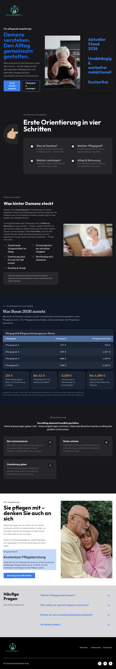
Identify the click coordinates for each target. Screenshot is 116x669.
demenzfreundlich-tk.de (19, 663)
